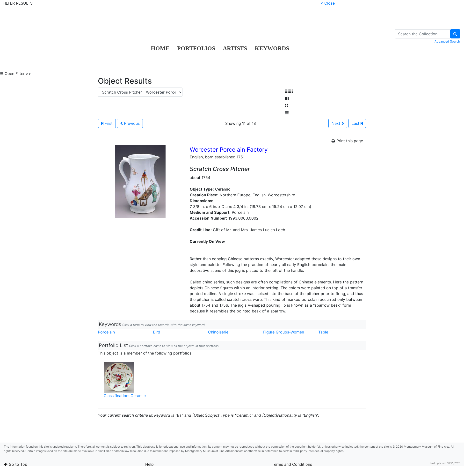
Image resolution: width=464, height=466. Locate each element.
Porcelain (106, 332)
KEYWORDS (272, 48)
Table (323, 332)
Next (336, 123)
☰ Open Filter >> (15, 73)
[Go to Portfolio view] (286, 105)
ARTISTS (235, 48)
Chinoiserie (218, 332)
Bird (156, 332)
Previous (131, 123)
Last (356, 123)
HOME (160, 48)
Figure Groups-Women (283, 332)
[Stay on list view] (287, 113)
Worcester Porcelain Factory (229, 149)
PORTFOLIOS (196, 48)
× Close (327, 3)
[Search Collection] (455, 33)
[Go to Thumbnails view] (287, 98)
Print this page (349, 140)
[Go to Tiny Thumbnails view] (289, 91)
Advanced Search (447, 41)
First (108, 123)
